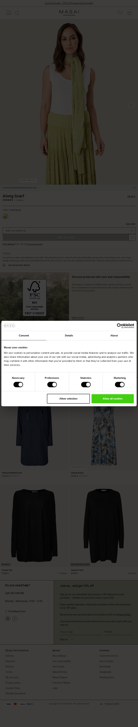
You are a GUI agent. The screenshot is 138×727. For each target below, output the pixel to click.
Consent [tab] (24, 335)
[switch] (52, 384)
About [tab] (114, 335)
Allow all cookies (113, 398)
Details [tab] (69, 335)
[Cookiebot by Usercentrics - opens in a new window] (119, 325)
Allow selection (68, 398)
